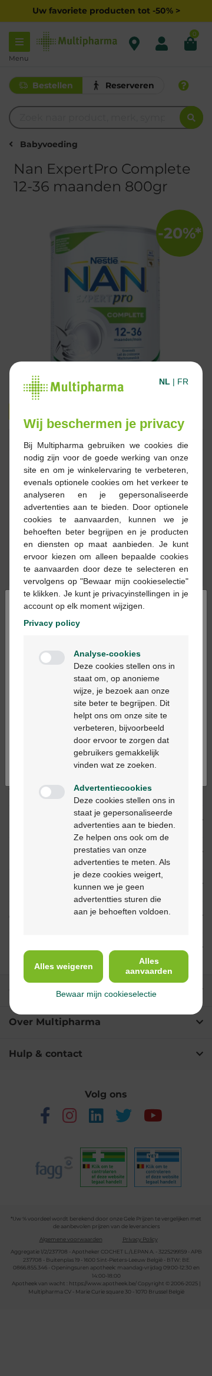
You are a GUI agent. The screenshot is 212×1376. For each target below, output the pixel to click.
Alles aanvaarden (149, 966)
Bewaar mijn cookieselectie (106, 994)
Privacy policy (52, 623)
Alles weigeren (63, 966)
